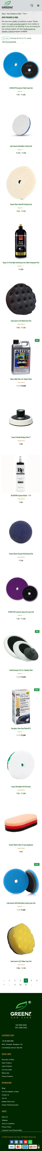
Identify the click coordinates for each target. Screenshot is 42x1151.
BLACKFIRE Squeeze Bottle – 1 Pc (21, 495)
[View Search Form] (32, 5)
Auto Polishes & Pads (14, 13)
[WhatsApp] (30, 1142)
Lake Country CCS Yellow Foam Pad (21, 961)
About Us (5, 1117)
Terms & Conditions (8, 1123)
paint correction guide (17, 24)
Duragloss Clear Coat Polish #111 (21, 728)
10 (20, 985)
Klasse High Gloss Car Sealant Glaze (21, 379)
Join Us (4, 1098)
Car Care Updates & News (10, 1091)
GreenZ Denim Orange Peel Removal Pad (21, 553)
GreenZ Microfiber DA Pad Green (21, 786)
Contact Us (5, 1095)
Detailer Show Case (8, 1101)
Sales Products (7, 1063)
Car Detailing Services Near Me (12, 1048)
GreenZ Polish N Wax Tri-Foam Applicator (21, 845)
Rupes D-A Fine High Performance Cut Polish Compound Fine (21, 262)
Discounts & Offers (8, 1059)
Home (4, 13)
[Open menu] (38, 5)
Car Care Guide (7, 1070)
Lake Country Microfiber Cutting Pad (21, 146)
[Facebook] (12, 1142)
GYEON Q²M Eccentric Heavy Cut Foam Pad (21, 612)
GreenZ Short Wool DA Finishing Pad (21, 204)
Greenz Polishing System (10, 1105)
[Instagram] (16, 1142)
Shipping (4, 1120)
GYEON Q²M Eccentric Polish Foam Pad (21, 88)
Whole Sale (5, 1073)
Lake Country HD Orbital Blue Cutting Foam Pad (21, 903)
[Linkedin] (21, 1142)
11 (26, 985)
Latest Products (7, 1066)
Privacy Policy (6, 1127)
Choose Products (7, 1076)
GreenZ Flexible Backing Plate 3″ (21, 437)
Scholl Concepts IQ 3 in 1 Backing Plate (21, 670)
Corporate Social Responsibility (12, 1130)
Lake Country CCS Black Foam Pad (21, 320)
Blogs (3, 1088)
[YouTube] (26, 1142)
